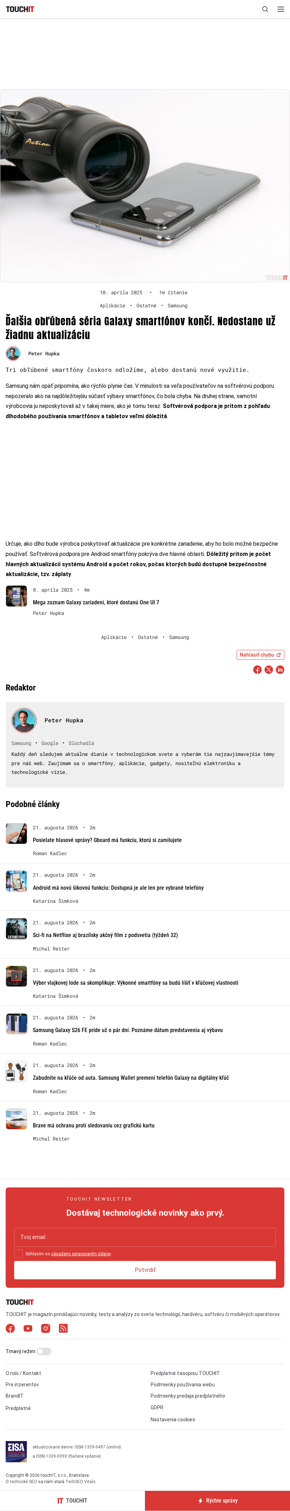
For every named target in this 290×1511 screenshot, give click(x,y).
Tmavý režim (21, 1351)
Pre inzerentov (22, 1384)
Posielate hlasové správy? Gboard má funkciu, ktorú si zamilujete (107, 840)
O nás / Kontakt (23, 1373)
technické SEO (23, 1481)
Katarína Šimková (55, 901)
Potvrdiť (145, 1270)
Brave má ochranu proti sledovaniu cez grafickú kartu (94, 1125)
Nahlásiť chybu (257, 655)
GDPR (157, 1407)
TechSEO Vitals (80, 1481)
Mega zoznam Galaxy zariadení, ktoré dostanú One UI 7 (96, 602)
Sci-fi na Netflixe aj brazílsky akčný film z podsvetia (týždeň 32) (105, 935)
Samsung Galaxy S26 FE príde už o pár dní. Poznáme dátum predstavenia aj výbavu (128, 1030)
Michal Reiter (51, 948)
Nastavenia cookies (173, 1419)
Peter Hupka (43, 353)
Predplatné (18, 1408)
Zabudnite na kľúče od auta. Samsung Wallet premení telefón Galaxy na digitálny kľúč (131, 1077)
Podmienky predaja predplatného (188, 1396)
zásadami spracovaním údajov (81, 1253)
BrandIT (15, 1396)
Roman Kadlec (50, 853)
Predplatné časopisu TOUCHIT (185, 1373)
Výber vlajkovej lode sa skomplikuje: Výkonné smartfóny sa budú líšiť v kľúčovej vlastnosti (135, 982)
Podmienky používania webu (183, 1384)
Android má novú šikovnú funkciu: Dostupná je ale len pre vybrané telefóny (118, 887)
